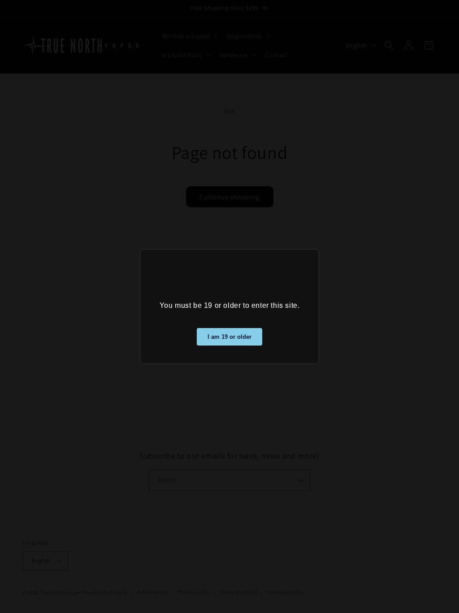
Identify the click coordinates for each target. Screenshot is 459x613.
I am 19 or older (229, 336)
